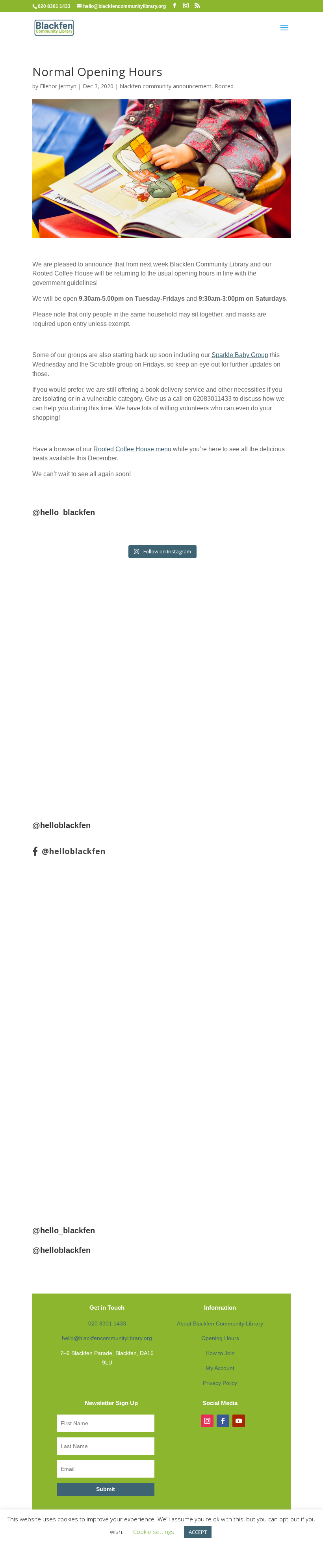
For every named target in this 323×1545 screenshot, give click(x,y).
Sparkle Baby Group (240, 355)
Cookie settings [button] (153, 1532)
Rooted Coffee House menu (132, 449)
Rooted (224, 86)
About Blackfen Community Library (220, 1323)
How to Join (220, 1353)
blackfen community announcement (166, 86)
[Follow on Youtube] (238, 1421)
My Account (220, 1368)
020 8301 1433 (107, 1323)
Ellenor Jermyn (58, 86)
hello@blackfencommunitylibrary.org (107, 1338)
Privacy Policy (220, 1383)
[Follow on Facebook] (223, 1421)
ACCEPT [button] (198, 1532)
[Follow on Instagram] (207, 1421)
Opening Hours (220, 1338)
